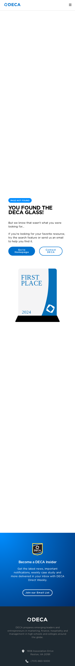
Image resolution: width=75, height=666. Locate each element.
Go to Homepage (22, 251)
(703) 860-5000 (40, 661)
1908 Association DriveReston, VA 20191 (40, 653)
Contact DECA (51, 251)
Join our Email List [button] (37, 593)
